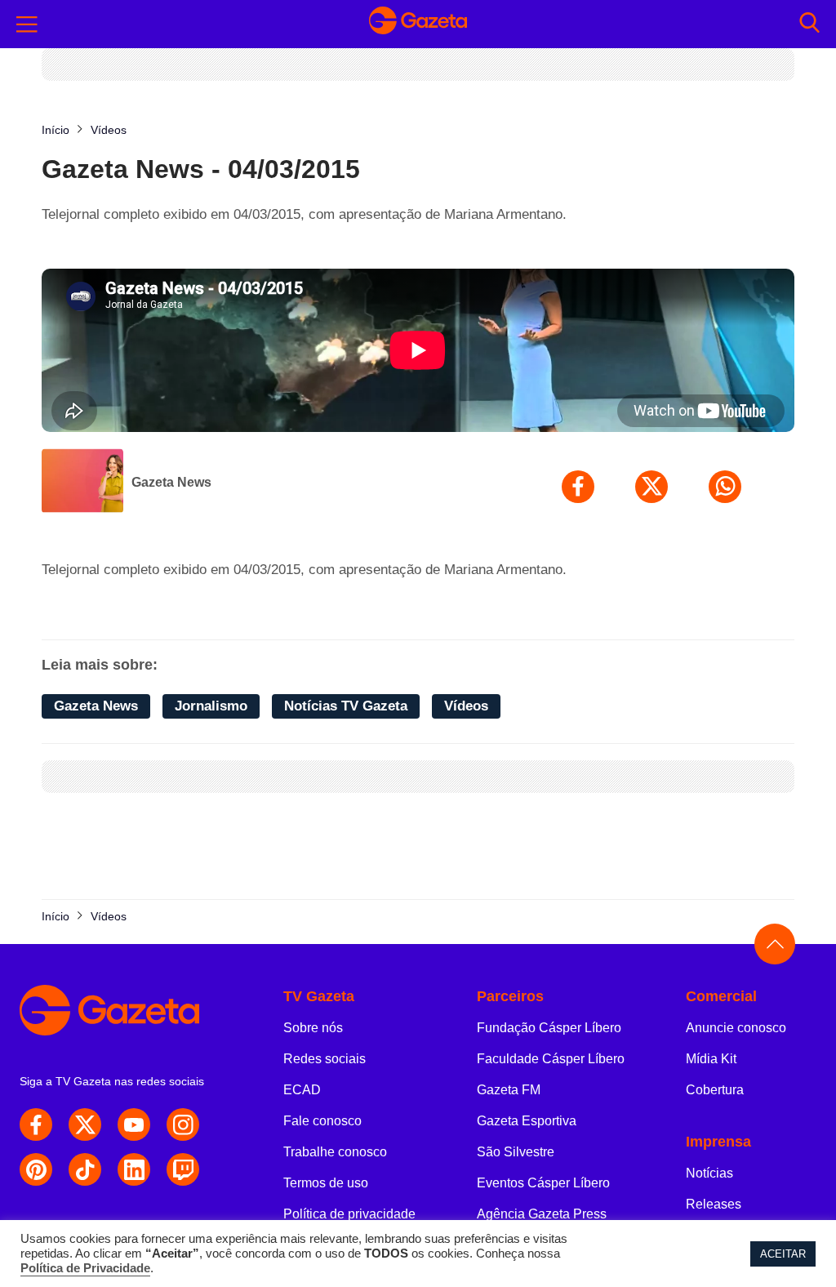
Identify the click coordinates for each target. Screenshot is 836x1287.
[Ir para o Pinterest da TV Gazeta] (36, 1169)
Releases (713, 1204)
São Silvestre (515, 1152)
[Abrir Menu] (27, 24)
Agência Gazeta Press (542, 1214)
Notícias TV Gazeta (345, 706)
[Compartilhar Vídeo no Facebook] (578, 486)
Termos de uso (325, 1183)
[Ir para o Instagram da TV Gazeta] (183, 1124)
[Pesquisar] (809, 24)
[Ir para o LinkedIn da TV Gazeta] (134, 1169)
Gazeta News (171, 482)
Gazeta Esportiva (526, 1121)
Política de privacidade (349, 1214)
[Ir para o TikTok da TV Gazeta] (85, 1169)
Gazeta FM (508, 1090)
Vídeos (466, 706)
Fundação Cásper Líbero (549, 1028)
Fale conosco (322, 1121)
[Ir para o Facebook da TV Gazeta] (36, 1124)
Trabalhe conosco (335, 1152)
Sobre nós (313, 1028)
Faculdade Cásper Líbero (551, 1059)
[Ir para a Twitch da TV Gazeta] (183, 1169)
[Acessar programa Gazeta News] (82, 482)
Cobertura (715, 1090)
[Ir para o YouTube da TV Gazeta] (134, 1124)
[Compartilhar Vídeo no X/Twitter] (651, 486)
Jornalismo (211, 706)
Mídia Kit (711, 1059)
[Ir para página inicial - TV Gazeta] (418, 24)
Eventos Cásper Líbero (543, 1183)
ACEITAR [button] (783, 1254)
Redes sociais (324, 1059)
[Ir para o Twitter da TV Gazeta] (85, 1124)
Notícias (709, 1173)
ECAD (302, 1090)
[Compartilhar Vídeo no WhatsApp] (725, 486)
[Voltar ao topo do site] (774, 944)
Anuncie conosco (736, 1028)
